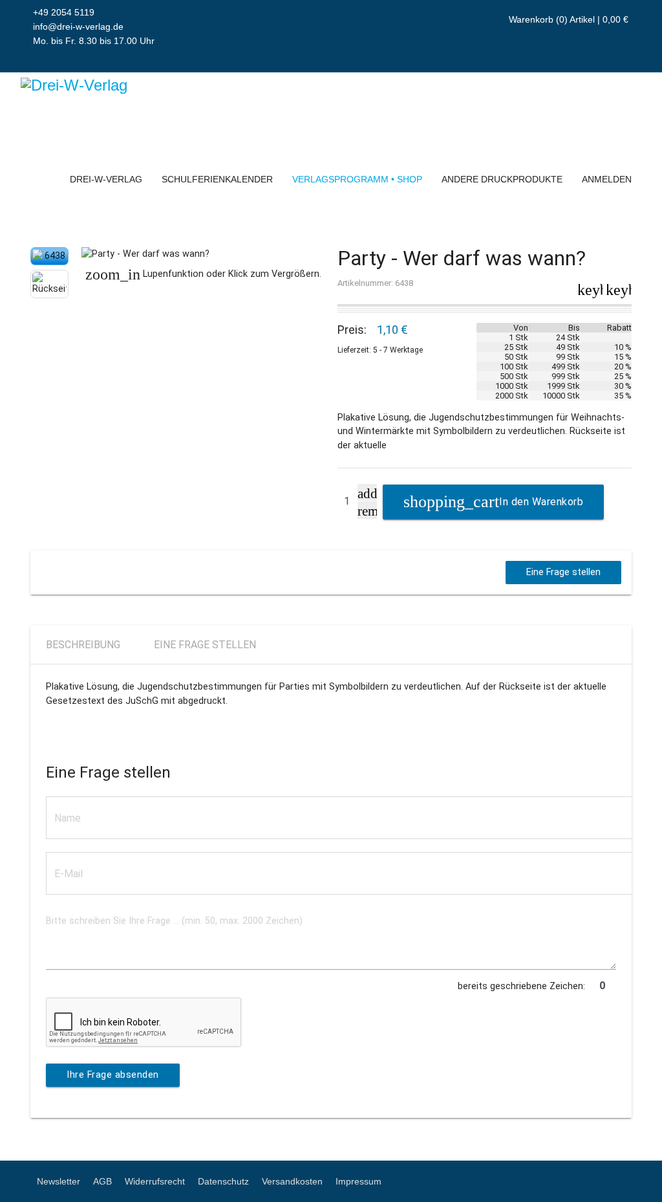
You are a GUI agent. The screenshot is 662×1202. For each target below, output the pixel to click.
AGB (102, 1181)
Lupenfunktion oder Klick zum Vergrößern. (203, 274)
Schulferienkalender (217, 179)
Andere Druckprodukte (502, 179)
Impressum (358, 1181)
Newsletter (58, 1181)
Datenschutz (223, 1181)
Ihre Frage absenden (113, 1074)
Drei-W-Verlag (106, 179)
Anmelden (607, 179)
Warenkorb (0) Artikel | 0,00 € (567, 19)
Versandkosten (292, 1181)
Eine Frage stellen (563, 572)
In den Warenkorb (541, 502)
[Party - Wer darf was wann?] (203, 254)
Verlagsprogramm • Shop (357, 179)
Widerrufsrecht (155, 1181)
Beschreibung (83, 645)
